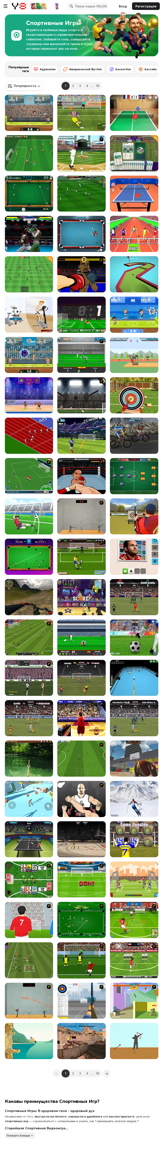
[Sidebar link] (5, 6)
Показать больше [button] (18, 1135)
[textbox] (24, 85)
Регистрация (145, 6)
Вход (123, 6)
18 (97, 86)
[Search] (70, 6)
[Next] (152, 68)
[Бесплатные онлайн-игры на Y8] (19, 6)
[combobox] (24, 86)
